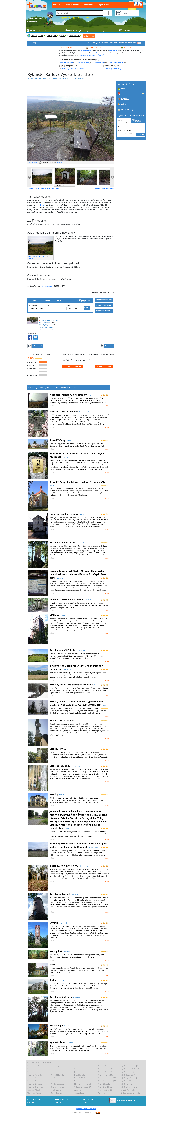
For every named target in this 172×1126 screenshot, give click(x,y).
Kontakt (84, 1103)
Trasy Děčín (110, 65)
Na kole (74, 69)
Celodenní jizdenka (103, 311)
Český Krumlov (56, 1093)
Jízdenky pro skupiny (103, 300)
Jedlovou (41, 205)
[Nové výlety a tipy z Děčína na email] (139, 43)
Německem (113, 51)
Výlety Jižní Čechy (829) (106, 1069)
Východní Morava (80, 1069)
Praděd (53, 1081)
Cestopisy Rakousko (35, 1069)
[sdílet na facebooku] (29, 337)
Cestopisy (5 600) (33, 1066)
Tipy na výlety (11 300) (80, 18)
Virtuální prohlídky (128, 1090)
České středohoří (98, 55)
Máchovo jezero (57, 1066)
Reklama (30, 1103)
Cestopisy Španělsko (35, 1078)
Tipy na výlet (67, 65)
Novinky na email (126, 1100)
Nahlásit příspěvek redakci (46, 330)
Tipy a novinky (66, 47)
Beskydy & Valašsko (81, 1078)
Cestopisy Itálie (33, 1072)
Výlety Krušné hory (105, 1087)
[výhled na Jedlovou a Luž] (40, 245)
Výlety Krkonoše (104, 1084)
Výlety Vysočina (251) (129, 1078)
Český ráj (77, 1090)
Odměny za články (61, 1099)
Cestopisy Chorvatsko (35, 1087)
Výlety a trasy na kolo (129, 1087)
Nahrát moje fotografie (104, 188)
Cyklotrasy (108, 69)
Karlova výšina (33, 162)
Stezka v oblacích (57, 1087)
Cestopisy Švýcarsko (35, 1084)
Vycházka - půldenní (66, 79)
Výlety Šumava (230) (105, 1075)
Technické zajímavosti (115, 63)
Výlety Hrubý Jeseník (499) (107, 1081)
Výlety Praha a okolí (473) (130, 1066)
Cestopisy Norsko (34, 1081)
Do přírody (65, 69)
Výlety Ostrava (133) (128, 1075)
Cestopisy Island (33, 1090)
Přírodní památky (84, 63)
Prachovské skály (57, 1084)
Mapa (123, 88)
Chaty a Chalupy (127, 109)
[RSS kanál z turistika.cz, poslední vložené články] (98, 1113)
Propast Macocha (57, 1075)
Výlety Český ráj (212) (105, 1072)
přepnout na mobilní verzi (86, 1109)
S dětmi (81, 69)
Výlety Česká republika (106, 1066)
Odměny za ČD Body (103, 305)
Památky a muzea (66, 63)
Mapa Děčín (128, 47)
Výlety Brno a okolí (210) (130, 1069)
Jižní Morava (78, 1072)
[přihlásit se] (138, 3)
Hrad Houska (56, 1090)
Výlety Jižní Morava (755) (130, 1081)
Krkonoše (78, 1081)
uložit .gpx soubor (47, 286)
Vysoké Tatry (79, 1093)
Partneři (57, 1103)
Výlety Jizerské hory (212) (107, 1078)
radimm (59, 162)
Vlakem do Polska (34, 1093)
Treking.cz (101, 1093)
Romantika (42, 79)
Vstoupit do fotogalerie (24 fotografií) (43, 188)
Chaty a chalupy (95, 47)
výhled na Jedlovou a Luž (36, 256)
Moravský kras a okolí (82, 1084)
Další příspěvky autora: (45, 325)
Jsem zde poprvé (33, 1099)
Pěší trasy (117, 69)
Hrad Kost (54, 1078)
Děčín (34, 43)
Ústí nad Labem (85, 51)
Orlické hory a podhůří (82, 1087)
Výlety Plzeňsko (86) (128, 1072)
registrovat (138, 6)
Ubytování (125, 99)
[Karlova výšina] (70, 128)
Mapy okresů (65, 18)
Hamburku (100, 53)
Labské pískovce (85, 55)
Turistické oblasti (80, 1066)
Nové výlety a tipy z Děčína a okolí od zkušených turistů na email (112, 43)
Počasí (123, 104)
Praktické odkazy (88, 1099)
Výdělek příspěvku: (44, 322)
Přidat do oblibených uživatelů (49, 320)
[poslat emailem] (35, 337)
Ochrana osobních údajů (130, 1093)
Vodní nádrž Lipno (58, 1072)
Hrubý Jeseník (79, 1075)
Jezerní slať (55, 1069)
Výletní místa (99, 63)
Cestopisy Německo (34, 1075)
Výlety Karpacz (126, 1084)
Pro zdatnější (53, 79)
